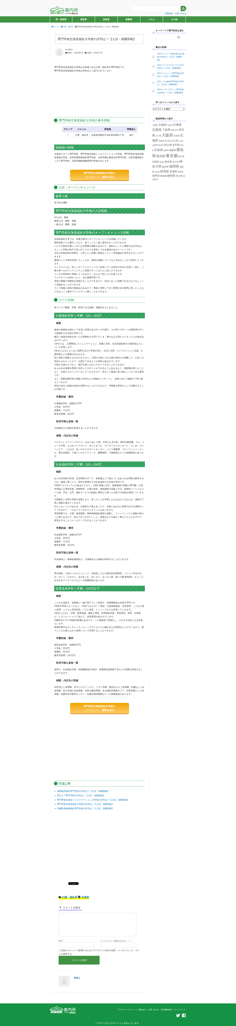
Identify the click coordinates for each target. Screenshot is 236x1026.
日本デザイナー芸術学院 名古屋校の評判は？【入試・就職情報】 (170, 57)
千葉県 (166, 129)
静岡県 (171, 175)
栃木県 (181, 156)
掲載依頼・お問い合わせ (175, 13)
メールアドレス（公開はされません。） (115, 941)
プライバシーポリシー (126, 1010)
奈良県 (176, 136)
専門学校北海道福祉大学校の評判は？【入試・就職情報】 (85, 804)
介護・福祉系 (69, 897)
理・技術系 (61, 19)
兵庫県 (177, 124)
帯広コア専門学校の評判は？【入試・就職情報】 (81, 795)
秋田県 (157, 172)
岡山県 (168, 144)
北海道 (85, 897)
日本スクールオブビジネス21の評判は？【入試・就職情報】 (170, 66)
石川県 (176, 162)
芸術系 (106, 19)
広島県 (158, 149)
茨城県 (173, 171)
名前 (60, 941)
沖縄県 (155, 162)
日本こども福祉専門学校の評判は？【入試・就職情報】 (170, 83)
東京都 (172, 155)
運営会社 (141, 1010)
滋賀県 (162, 162)
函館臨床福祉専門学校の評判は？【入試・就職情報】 (83, 791)
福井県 (165, 167)
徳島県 (166, 150)
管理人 (77, 978)
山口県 (174, 140)
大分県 (158, 136)
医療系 (129, 19)
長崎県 (180, 172)
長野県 (156, 175)
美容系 (83, 19)
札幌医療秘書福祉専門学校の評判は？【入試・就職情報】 (85, 808)
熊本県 (168, 161)
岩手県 (176, 145)
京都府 (162, 124)
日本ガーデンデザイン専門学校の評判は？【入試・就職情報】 (170, 91)
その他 (174, 19)
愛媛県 (172, 150)
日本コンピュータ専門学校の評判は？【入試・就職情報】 (170, 74)
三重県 (155, 125)
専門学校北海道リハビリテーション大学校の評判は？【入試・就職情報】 (93, 800)
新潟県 (160, 156)
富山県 (168, 141)
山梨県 (155, 145)
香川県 (179, 176)
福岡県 (174, 166)
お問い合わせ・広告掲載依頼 (159, 1010)
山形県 (181, 141)
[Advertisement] (99, 95)
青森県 (163, 176)
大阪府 (167, 135)
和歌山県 (174, 130)
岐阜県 (161, 145)
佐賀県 (169, 125)
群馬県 (164, 171)
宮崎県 (161, 141)
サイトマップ (179, 1010)
